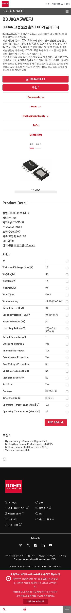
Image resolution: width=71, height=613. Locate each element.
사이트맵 (62, 556)
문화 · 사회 (13, 525)
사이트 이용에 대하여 (14, 556)
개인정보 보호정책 (47, 556)
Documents (34, 97)
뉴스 (47, 4)
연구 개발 (12, 519)
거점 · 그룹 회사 (46, 519)
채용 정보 (56, 4)
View (37, 190)
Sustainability (14, 514)
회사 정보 (12, 502)
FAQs (36, 125)
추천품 (12, 217)
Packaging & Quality (34, 116)
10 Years (30, 245)
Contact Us (36, 134)
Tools (34, 106)
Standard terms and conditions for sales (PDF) (35, 559)
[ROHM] (6, 4)
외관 (32, 144)
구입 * (35, 87)
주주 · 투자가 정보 (16, 508)
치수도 (38, 144)
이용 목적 (31, 556)
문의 (68, 4)
